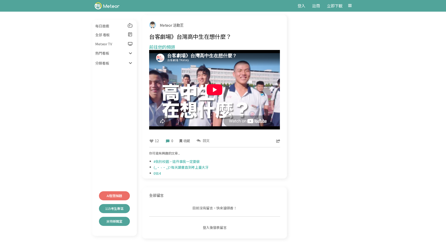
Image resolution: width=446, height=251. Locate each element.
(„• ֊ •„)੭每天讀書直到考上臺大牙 (181, 167)
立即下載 (334, 6)
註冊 (316, 6)
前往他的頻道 (162, 47)
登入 (301, 6)
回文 (205, 140)
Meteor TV (103, 43)
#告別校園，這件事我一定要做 (177, 161)
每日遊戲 (102, 25)
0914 (157, 173)
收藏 (186, 140)
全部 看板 (102, 34)
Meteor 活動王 (172, 25)
